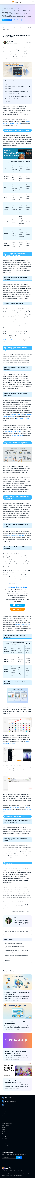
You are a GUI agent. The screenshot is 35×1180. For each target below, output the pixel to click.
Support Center (5, 1125)
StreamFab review (15, 807)
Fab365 (3, 1118)
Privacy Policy (24, 1170)
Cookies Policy (20, 1173)
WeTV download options (9, 340)
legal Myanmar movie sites (22, 418)
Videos (3, 1129)
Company (4, 1143)
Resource (4, 1127)
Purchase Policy (5, 1173)
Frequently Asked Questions (12, 99)
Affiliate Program (5, 1145)
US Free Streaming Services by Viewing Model (17, 91)
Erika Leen (10, 41)
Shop (3, 1115)
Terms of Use (17, 1170)
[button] (7, 20)
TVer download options (17, 435)
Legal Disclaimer (5, 1170)
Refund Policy (13, 1173)
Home (4, 27)
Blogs (9, 27)
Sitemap (27, 1173)
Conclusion (8, 101)
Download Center (6, 1113)
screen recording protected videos (15, 535)
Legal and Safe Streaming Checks (13, 93)
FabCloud (4, 1120)
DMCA (11, 1170)
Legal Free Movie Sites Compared (13, 84)
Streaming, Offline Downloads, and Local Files (16, 96)
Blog (3, 1133)
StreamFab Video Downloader (17, 587)
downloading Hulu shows (16, 414)
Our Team (4, 1140)
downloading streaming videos (22, 624)
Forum (3, 1131)
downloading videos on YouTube (13, 431)
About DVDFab (5, 1138)
